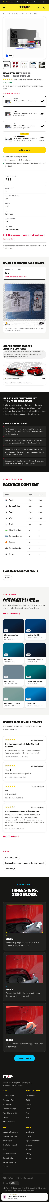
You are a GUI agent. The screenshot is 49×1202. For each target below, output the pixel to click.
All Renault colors (10, 613)
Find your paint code (10, 1136)
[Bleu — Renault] (15, 65)
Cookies (29, 1158)
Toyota (28, 1104)
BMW (28, 1100)
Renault (25, 14)
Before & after (8, 1158)
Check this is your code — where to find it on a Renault (23, 235)
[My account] (38, 7)
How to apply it (8, 239)
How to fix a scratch (10, 1145)
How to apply (7, 1140)
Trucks (5, 1117)
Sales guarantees (9, 1162)
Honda (28, 1108)
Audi (27, 1117)
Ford (27, 1113)
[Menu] (4, 7)
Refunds (29, 1149)
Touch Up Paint (14, 14)
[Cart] (44, 7)
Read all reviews (10, 836)
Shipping (29, 1145)
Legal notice (30, 1132)
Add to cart (24, 150)
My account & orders (10, 1132)
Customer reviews (9, 1153)
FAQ (4, 1149)
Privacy (28, 1153)
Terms (28, 1136)
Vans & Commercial (10, 1113)
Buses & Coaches (9, 1121)
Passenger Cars (8, 1100)
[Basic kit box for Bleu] (6, 65)
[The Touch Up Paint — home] (24, 8)
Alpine (7, 578)
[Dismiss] (43, 2)
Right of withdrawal (33, 1140)
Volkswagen (30, 1095)
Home (5, 14)
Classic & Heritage (9, 1108)
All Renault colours (11, 857)
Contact (6, 1166)
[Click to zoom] (24, 38)
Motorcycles (7, 1104)
